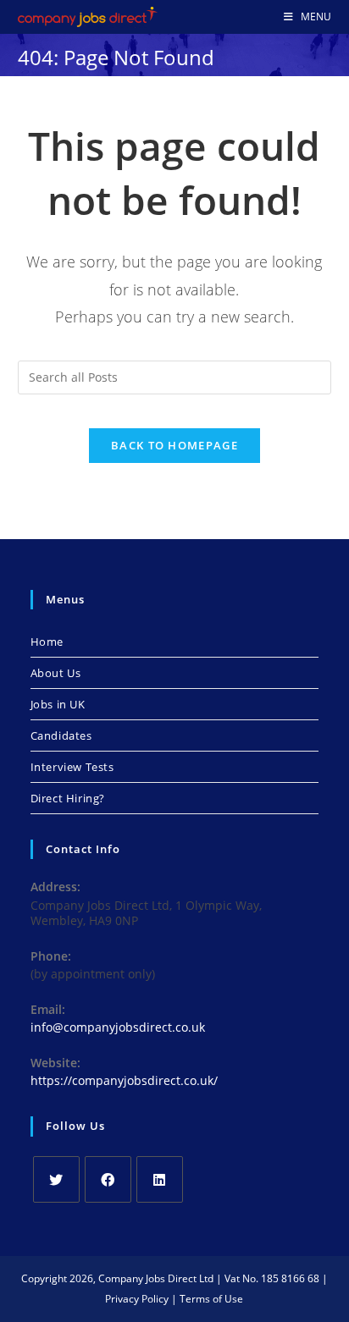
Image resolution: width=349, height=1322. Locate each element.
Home (47, 641)
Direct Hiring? (67, 798)
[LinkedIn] (159, 1179)
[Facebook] (108, 1179)
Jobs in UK (58, 704)
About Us (55, 672)
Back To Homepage (174, 445)
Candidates (61, 735)
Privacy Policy (137, 1299)
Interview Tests (72, 766)
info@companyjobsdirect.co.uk (117, 1027)
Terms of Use (211, 1299)
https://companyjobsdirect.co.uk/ (124, 1080)
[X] (56, 1179)
